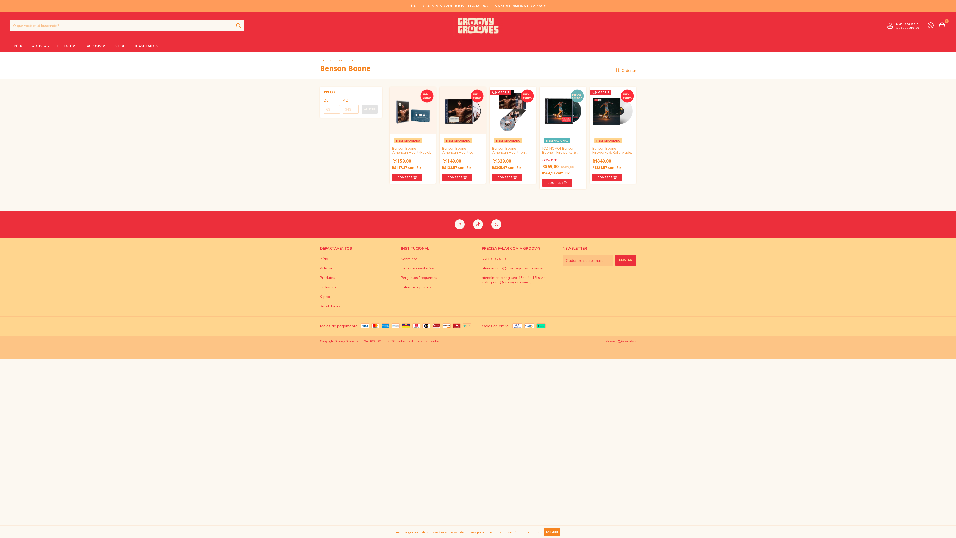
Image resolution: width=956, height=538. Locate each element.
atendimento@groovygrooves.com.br (512, 268)
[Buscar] (238, 25)
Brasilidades (146, 46)
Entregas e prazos (416, 287)
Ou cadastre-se (907, 27)
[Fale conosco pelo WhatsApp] (930, 26)
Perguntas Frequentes (419, 277)
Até (346, 100)
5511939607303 (495, 259)
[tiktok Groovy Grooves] (478, 224)
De (326, 100)
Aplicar (369, 109)
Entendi (552, 531)
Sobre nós (409, 259)
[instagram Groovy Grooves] (460, 224)
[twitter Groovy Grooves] (496, 224)
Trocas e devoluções (418, 268)
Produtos (66, 46)
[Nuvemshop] (620, 341)
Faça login (910, 24)
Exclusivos (95, 46)
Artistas (40, 46)
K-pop (120, 46)
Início (19, 46)
